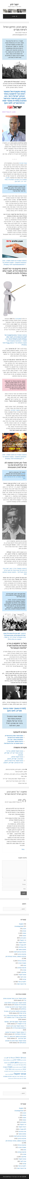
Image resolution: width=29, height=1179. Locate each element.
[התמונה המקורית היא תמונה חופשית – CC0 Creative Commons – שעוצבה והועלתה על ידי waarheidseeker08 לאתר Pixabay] (14, 262)
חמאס (9, 1062)
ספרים (24, 970)
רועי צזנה (14, 1076)
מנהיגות (23, 473)
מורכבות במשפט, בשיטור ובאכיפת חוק (16, 956)
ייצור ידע (14, 4)
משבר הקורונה (15, 410)
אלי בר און (10, 1057)
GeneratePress (7, 1176)
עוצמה (25, 1071)
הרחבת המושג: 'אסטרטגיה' (15, 741)
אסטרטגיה (18, 318)
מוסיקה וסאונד (22, 949)
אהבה (24, 928)
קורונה (24, 979)
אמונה (23, 769)
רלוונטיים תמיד (19, 771)
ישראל (15, 1064)
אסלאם (7, 1060)
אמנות (24, 935)
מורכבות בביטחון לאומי (20, 952)
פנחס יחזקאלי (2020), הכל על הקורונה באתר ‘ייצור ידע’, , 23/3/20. (13, 753)
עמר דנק (20, 1071)
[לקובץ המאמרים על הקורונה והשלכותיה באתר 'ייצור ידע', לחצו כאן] (16, 179)
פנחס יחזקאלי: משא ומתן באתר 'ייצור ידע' (14, 778)
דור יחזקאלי (23, 940)
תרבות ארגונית (10, 1078)
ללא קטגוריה (22, 945)
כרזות (12, 1064)
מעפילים (6, 774)
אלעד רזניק (17, 1060)
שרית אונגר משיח (21, 984)
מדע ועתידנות (22, 947)
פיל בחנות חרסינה (11, 1071)
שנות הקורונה (23, 163)
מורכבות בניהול (22, 960)
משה (25, 776)
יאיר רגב (18, 1065)
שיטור (24, 1078)
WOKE (24, 1057)
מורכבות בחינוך (22, 954)
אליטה (5, 1057)
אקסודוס (23, 774)
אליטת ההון (23, 1060)
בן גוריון (18, 774)
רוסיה (18, 1076)
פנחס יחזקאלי (22, 974)
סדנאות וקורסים (22, 967)
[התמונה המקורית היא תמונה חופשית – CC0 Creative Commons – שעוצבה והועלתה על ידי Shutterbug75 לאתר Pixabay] (14, 456)
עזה (22, 1071)
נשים (24, 965)
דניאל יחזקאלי (22, 942)
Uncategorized (18, 926)
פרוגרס (11, 1074)
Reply (23, 849)
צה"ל (9, 1074)
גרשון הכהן (18, 769)
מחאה (20, 1067)
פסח (22, 776)
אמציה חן (11, 1060)
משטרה (9, 1067)
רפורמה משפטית (7, 1076)
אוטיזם (24, 931)
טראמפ (21, 1064)
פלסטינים (6, 1071)
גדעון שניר (21, 1062)
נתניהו (13, 1069)
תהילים (15, 1078)
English (21, 924)
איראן (14, 1057)
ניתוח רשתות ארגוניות (18, 1069)
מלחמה (17, 1067)
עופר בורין (8, 1069)
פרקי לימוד (23, 977)
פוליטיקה (23, 972)
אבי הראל (19, 1057)
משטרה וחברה (22, 963)
